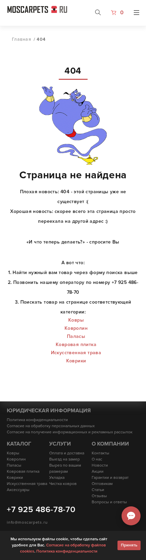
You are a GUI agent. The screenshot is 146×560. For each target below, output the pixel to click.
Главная (21, 39)
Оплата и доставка (66, 453)
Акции (98, 471)
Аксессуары (18, 489)
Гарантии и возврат (110, 477)
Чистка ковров (63, 483)
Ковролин (76, 328)
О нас (97, 459)
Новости (100, 465)
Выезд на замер (64, 459)
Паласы (76, 336)
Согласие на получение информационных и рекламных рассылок (69, 432)
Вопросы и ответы (109, 502)
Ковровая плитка (76, 344)
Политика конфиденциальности (37, 419)
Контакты (100, 453)
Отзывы (99, 496)
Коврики (76, 361)
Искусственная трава (76, 353)
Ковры (76, 320)
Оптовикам (102, 483)
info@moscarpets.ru (27, 522)
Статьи (98, 489)
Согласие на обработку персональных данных (51, 426)
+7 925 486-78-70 (41, 509)
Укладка (57, 477)
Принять (129, 545)
